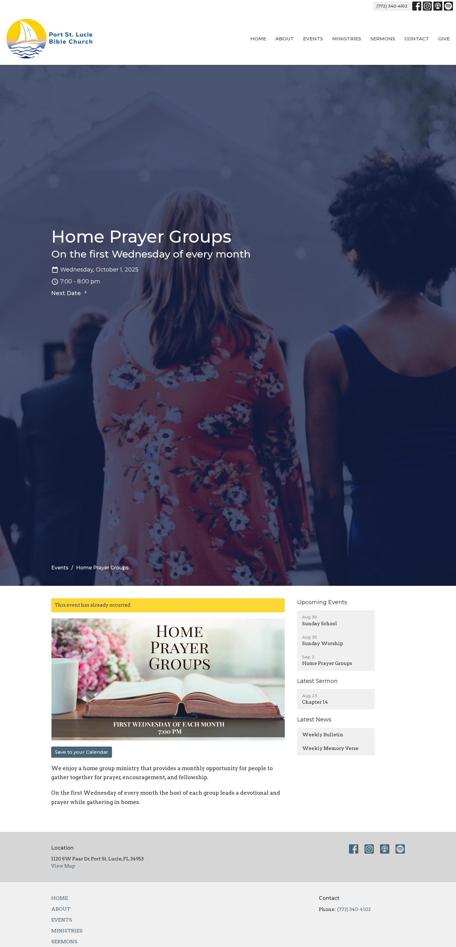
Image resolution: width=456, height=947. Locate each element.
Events (313, 39)
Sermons (382, 39)
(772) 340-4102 (392, 5)
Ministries (346, 39)
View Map (63, 866)
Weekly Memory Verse (330, 748)
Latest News (314, 719)
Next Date (67, 293)
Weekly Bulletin (322, 735)
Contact (417, 39)
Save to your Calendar (81, 752)
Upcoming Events (322, 602)
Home (258, 39)
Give (444, 39)
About (284, 39)
